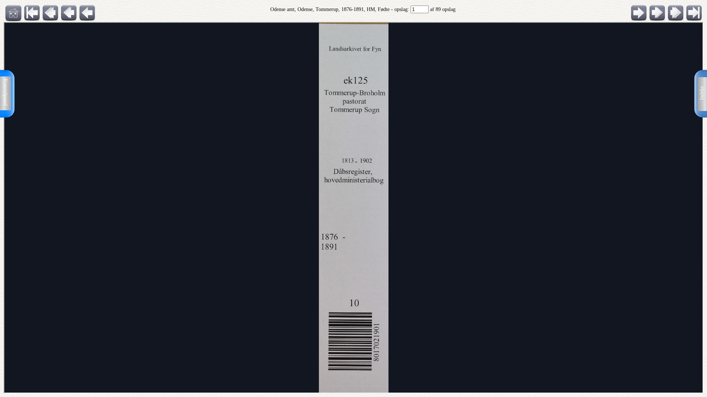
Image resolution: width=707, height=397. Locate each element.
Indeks (701, 93)
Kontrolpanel (5, 92)
